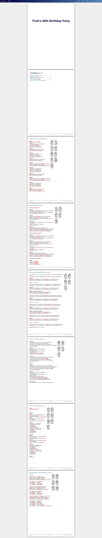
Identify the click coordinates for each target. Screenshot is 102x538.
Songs (92, 1)
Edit (86, 1)
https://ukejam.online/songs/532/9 (67, 201)
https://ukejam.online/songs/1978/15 (67, 468)
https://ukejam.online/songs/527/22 (67, 401)
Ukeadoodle (4, 1)
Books (97, 1)
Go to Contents (51, 134)
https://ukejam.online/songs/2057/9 (67, 334)
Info (10, 1)
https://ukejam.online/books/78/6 (68, 134)
